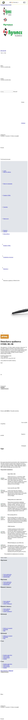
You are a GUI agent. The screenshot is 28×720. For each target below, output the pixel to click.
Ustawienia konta (7, 575)
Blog (4, 630)
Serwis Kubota (6, 657)
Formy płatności (6, 601)
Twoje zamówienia (7, 574)
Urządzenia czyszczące (8, 257)
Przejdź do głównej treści (6, 4)
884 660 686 (3, 50)
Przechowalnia (6, 576)
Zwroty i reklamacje (7, 603)
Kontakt (5, 658)
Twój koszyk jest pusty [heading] (5, 159)
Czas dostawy (6, 602)
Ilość (2, 362)
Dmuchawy (5, 268)
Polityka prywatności (7, 628)
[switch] (24, 2)
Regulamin (5, 629)
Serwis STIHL (6, 656)
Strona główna (6, 233)
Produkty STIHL (7, 245)
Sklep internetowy (7, 670)
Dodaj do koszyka (4, 388)
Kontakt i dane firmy (7, 655)
